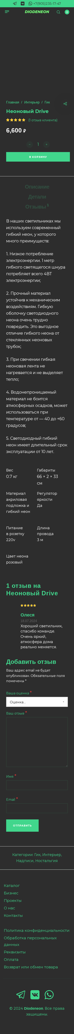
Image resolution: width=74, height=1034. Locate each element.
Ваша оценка (19, 693)
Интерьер (31, 102)
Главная (12, 102)
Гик (47, 102)
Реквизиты (15, 952)
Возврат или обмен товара (31, 967)
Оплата (11, 959)
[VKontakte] (22, 3)
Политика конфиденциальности (36, 930)
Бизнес (11, 893)
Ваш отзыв (16, 713)
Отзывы (37, 206)
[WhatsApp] (30, 3)
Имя (11, 776)
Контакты (13, 915)
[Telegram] (15, 3)
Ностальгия (46, 860)
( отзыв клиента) (43, 120)
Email (12, 799)
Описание (37, 187)
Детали (37, 197)
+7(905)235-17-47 (47, 4)
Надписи (25, 860)
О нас (9, 908)
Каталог (12, 885)
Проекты (13, 900)
